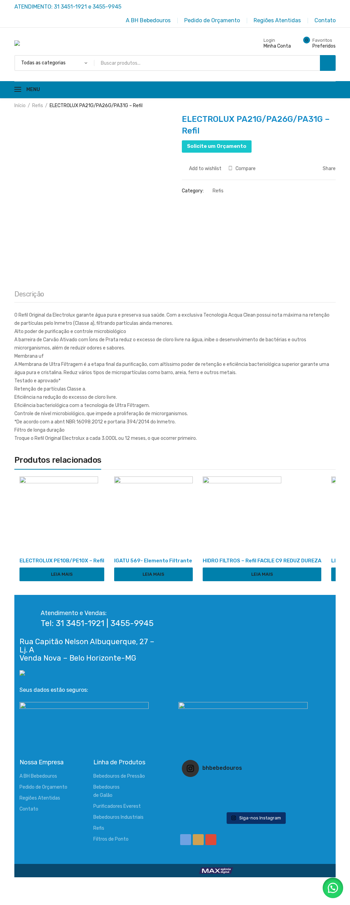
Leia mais (62, 574)
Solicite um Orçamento (216, 146)
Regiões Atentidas (39, 798)
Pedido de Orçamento (43, 787)
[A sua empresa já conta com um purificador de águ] (206, 804)
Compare (245, 168)
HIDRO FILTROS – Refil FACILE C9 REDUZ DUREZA (262, 561)
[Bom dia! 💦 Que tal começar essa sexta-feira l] (255, 804)
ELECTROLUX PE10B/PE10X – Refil (61, 561)
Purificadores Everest (117, 806)
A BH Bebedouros (38, 776)
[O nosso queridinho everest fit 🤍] (304, 786)
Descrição (29, 294)
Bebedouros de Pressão (119, 776)
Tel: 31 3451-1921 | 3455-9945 (97, 623)
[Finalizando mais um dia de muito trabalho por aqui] (206, 786)
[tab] (29, 296)
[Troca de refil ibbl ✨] (304, 804)
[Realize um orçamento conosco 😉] (255, 795)
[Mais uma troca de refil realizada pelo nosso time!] (304, 795)
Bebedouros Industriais (118, 817)
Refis (37, 106)
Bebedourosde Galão (106, 791)
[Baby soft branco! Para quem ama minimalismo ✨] (206, 795)
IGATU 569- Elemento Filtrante (153, 561)
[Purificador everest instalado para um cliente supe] (255, 786)
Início (20, 106)
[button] (333, 888)
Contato (28, 809)
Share (329, 168)
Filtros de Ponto (111, 839)
